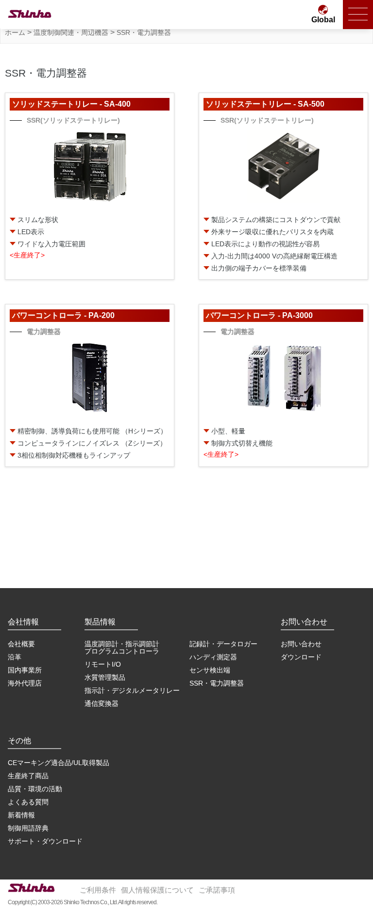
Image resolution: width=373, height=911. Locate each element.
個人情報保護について (157, 890)
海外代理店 (25, 683)
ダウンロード (301, 657)
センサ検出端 (209, 670)
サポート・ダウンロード (45, 841)
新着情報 (21, 815)
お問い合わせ (301, 644)
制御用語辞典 (28, 828)
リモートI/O (103, 664)
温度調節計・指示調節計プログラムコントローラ (122, 647)
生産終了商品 (28, 776)
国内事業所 (25, 670)
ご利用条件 (98, 890)
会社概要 (21, 644)
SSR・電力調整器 (216, 683)
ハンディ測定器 (213, 657)
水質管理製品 (105, 677)
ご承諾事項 (217, 890)
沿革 (14, 657)
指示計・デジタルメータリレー (132, 690)
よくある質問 (28, 802)
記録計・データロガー (223, 644)
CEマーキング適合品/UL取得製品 (58, 763)
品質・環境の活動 (35, 789)
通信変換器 (102, 703)
